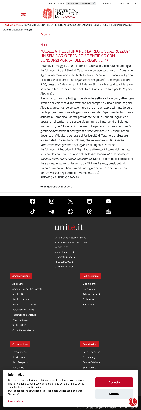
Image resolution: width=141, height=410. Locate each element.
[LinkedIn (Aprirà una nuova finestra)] (89, 201)
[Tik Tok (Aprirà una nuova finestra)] (32, 211)
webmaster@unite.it (65, 257)
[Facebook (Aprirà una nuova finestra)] (32, 201)
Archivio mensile (13, 25)
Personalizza (15, 401)
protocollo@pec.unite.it (66, 252)
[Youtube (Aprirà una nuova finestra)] (108, 201)
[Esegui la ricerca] (94, 3)
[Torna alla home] (61, 14)
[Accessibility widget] (133, 402)
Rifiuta (114, 394)
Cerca (61, 3)
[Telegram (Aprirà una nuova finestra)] (51, 211)
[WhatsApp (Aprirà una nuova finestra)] (70, 211)
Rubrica (106, 3)
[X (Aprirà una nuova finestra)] (70, 201)
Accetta (114, 382)
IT (135, 3)
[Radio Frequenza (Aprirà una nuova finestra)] (108, 211)
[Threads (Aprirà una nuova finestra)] (89, 211)
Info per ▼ (49, 3)
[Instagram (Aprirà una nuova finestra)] (51, 201)
